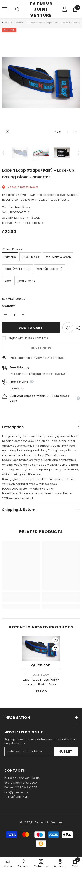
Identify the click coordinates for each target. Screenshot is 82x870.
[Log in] (64, 9)
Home (5, 22)
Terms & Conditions (36, 338)
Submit (65, 751)
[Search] (17, 9)
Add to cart (31, 328)
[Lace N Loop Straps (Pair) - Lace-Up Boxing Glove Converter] (41, 648)
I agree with (16, 338)
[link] (21, 599)
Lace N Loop (23, 207)
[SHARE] (76, 328)
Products (19, 22)
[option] (41, 82)
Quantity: (9, 306)
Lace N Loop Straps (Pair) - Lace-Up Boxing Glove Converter (41, 682)
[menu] (4, 9)
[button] (67, 132)
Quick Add (41, 665)
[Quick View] (55, 648)
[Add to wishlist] (67, 327)
